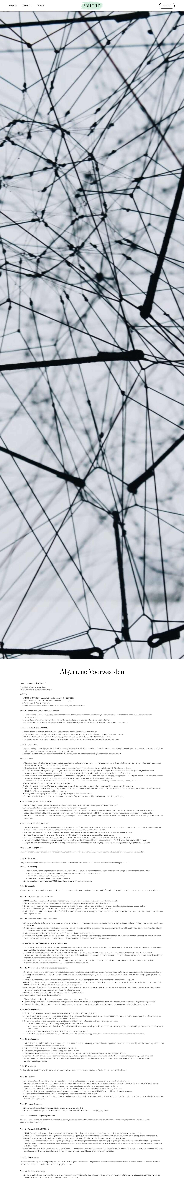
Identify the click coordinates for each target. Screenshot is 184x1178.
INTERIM (40, 6)
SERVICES (13, 6)
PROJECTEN (27, 6)
